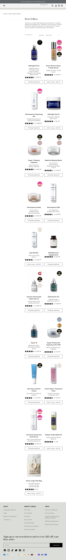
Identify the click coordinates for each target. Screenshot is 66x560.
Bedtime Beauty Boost (53, 160)
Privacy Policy (49, 513)
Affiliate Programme (51, 521)
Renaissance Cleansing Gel (34, 115)
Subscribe (56, 545)
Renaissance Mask (34, 207)
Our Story (27, 510)
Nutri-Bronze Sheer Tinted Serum (53, 67)
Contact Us (7, 519)
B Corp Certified (29, 529)
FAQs (5, 513)
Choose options (34, 82)
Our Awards (28, 513)
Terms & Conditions (51, 510)
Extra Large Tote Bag (34, 481)
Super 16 (34, 343)
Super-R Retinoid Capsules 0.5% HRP (53, 344)
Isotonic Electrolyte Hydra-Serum (34, 298)
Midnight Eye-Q (53, 114)
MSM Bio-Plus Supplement (53, 254)
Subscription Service (51, 524)
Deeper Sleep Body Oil (53, 435)
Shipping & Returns (9, 510)
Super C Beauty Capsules (34, 161)
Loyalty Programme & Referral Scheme (52, 517)
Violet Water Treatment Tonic (53, 390)
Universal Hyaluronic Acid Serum (34, 436)
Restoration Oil (53, 297)
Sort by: (41, 35)
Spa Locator (28, 519)
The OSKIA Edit (29, 523)
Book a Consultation (10, 516)
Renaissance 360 (53, 207)
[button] (51, 6)
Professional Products (31, 526)
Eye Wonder (34, 253)
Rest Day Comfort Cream (34, 390)
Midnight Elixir (34, 66)
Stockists (27, 516)
